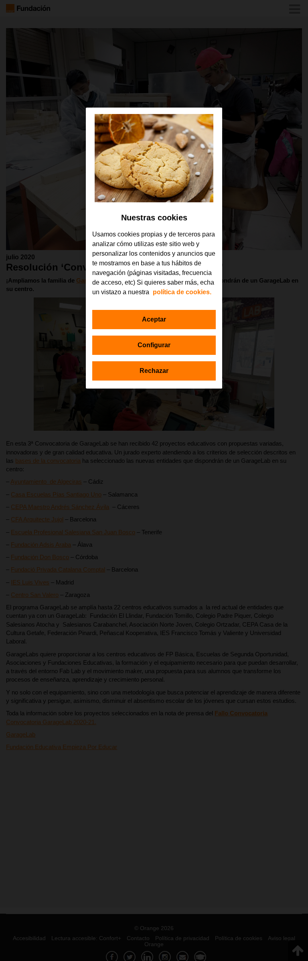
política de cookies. (182, 292)
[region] (154, 248)
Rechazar (154, 370)
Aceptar (154, 319)
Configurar (154, 345)
